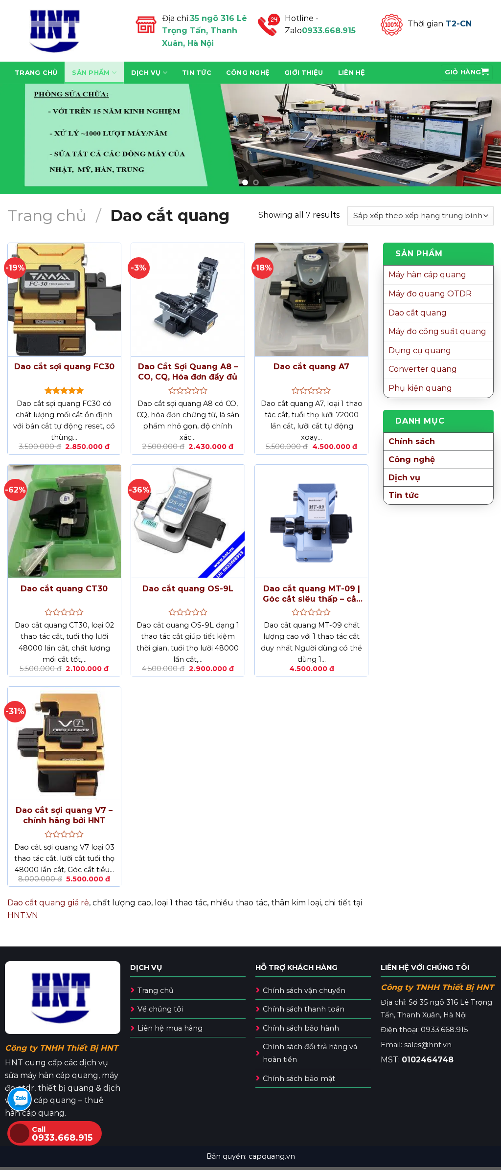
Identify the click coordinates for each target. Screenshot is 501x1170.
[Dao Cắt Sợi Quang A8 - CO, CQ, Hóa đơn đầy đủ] (187, 299)
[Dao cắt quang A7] (311, 299)
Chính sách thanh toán (303, 1009)
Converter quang (422, 369)
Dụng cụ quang (419, 350)
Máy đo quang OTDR (430, 293)
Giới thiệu (303, 72)
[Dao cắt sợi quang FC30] (64, 299)
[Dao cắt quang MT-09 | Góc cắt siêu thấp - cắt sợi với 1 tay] (311, 521)
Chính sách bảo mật (299, 1078)
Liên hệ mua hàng (170, 1028)
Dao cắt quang (417, 312)
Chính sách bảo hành (301, 1028)
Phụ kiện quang (420, 388)
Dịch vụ (146, 72)
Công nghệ (248, 72)
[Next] (478, 139)
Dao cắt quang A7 (311, 366)
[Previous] (22, 139)
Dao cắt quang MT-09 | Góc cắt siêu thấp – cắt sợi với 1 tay (311, 594)
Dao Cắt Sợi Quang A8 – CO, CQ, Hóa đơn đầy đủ (188, 372)
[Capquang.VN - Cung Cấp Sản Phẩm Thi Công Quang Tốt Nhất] (63, 31)
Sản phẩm (91, 72)
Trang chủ (36, 72)
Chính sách (411, 441)
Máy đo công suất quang (437, 331)
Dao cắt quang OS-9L (187, 588)
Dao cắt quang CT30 (64, 588)
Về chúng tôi (160, 1009)
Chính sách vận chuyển (304, 990)
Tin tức (196, 72)
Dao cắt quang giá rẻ (48, 902)
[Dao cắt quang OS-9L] (187, 521)
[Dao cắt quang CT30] (64, 521)
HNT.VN (22, 915)
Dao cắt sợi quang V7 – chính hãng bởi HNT (64, 815)
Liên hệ (351, 72)
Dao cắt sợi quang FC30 (64, 366)
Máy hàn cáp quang (427, 274)
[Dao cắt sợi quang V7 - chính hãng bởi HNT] (64, 743)
